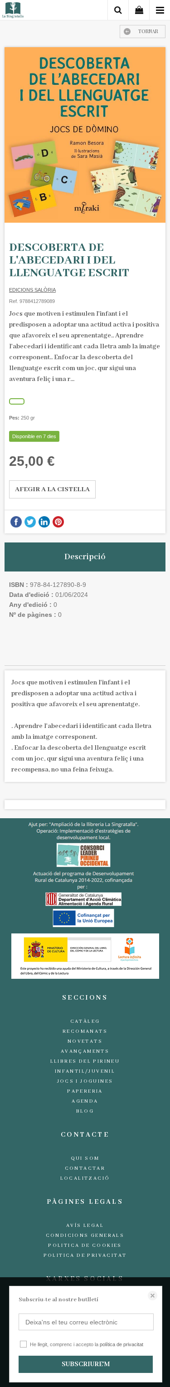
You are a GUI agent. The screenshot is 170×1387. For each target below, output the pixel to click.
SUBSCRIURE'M (86, 1364)
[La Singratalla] (13, 11)
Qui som (85, 1158)
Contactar (85, 1168)
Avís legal (85, 1225)
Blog (85, 1111)
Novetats (85, 1041)
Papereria (85, 1091)
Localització (85, 1178)
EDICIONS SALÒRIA (32, 290)
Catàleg (85, 1021)
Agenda (85, 1101)
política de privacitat (121, 1344)
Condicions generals (85, 1235)
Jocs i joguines (85, 1081)
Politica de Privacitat (85, 1255)
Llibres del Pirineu (85, 1061)
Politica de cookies (85, 1245)
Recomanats (85, 1031)
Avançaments (85, 1051)
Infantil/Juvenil (85, 1071)
